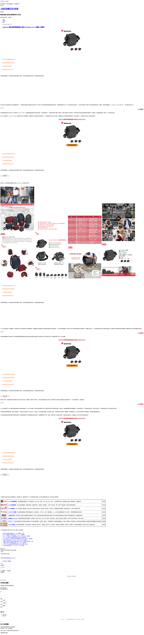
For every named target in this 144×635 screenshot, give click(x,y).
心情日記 (9, 17)
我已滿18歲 (3, 632)
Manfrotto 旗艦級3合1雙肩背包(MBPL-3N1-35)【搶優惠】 (14, 534)
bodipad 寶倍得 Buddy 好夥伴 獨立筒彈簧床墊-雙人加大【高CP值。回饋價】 (18, 538)
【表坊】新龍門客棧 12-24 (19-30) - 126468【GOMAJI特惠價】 (15, 540)
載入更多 (2, 565)
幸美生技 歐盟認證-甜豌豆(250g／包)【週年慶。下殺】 (13, 533)
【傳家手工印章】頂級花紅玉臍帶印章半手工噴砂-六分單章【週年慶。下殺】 (18, 541)
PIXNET (63, 619)
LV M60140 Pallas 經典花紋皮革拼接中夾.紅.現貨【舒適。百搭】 (15, 544)
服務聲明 (82, 619)
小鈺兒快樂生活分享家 (9, 9)
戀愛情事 (9, 561)
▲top (1, 563)
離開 (6, 632)
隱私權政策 (78, 619)
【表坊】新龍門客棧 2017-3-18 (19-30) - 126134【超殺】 (14, 545)
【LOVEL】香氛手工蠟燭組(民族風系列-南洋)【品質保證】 (14, 537)
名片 (3, 22)
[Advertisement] (72, 93)
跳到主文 (2, 11)
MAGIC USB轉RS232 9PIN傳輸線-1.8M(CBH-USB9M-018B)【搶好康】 (17, 536)
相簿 (3, 19)
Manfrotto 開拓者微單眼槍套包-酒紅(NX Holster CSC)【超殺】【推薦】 (24, 27)
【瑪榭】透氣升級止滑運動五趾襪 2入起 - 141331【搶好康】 (15, 542)
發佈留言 (2, 572)
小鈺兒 (1, 551)
